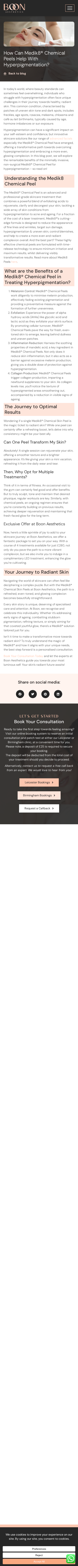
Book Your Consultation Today (23, 656)
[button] (20, 694)
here (14, 262)
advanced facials (61, 138)
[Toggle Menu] (69, 8)
